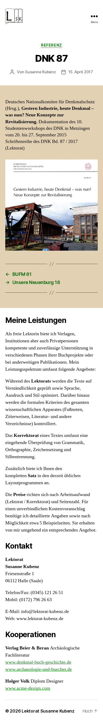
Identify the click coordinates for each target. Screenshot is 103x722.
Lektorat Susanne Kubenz (48, 711)
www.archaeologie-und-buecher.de (38, 669)
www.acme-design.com (27, 688)
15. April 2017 (80, 71)
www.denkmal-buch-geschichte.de (38, 662)
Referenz (51, 45)
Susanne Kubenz (40, 71)
